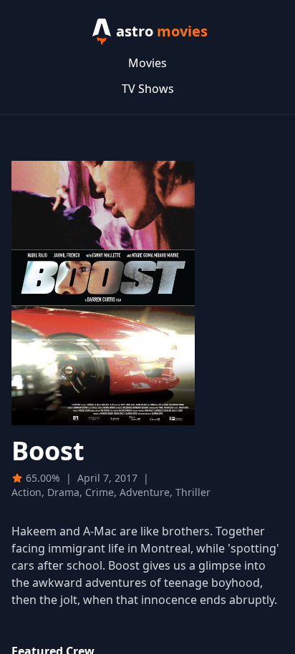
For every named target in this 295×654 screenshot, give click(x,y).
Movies (147, 63)
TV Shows (148, 88)
